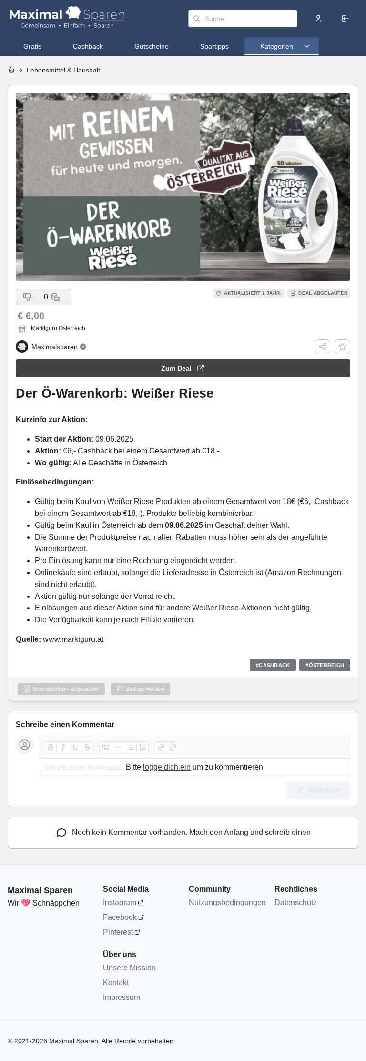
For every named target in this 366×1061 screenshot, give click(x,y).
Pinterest (118, 932)
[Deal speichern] (342, 346)
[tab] (32, 46)
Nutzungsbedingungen (227, 902)
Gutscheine (151, 46)
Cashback (88, 46)
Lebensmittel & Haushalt (63, 70)
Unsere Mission (129, 968)
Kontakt (116, 983)
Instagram (119, 902)
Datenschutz (295, 902)
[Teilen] (322, 346)
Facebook (120, 917)
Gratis (32, 46)
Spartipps (214, 46)
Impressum (121, 997)
